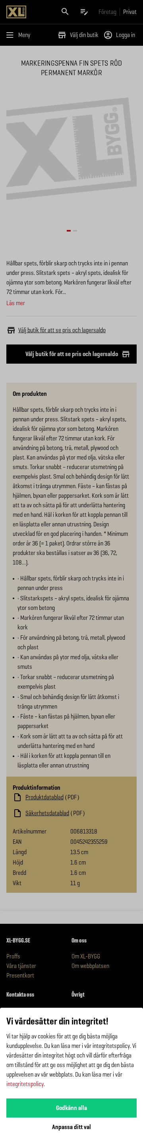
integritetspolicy (25, 1084)
